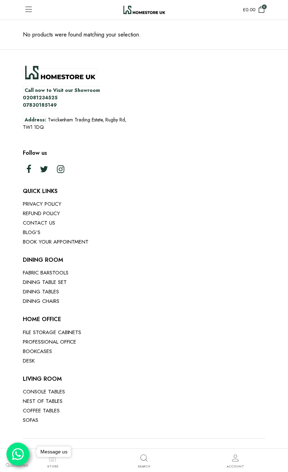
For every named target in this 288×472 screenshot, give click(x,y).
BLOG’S (31, 232)
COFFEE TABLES (41, 410)
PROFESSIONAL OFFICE (49, 342)
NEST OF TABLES (43, 401)
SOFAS (30, 420)
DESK (29, 361)
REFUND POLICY (41, 213)
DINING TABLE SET (45, 282)
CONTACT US (39, 223)
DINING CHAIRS (41, 301)
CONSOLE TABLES (44, 391)
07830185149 (40, 104)
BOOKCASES (37, 351)
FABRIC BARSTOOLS (45, 273)
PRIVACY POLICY (42, 204)
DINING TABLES (41, 291)
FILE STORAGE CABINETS (52, 332)
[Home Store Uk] (144, 10)
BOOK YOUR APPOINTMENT (56, 242)
